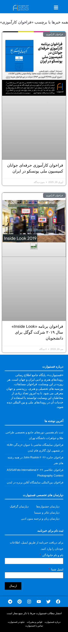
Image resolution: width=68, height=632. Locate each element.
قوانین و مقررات (34, 622)
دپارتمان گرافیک (19, 506)
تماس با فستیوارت (34, 625)
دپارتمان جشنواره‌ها (48, 506)
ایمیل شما (56, 569)
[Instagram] (29, 601)
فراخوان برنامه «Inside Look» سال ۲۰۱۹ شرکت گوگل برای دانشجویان (37, 332)
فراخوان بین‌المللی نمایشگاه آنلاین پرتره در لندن (35, 482)
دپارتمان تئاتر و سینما (47, 512)
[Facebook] (58, 601)
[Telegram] (10, 601)
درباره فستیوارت (52, 622)
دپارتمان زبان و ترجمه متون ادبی (40, 518)
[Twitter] (48, 601)
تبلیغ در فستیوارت (16, 622)
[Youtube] (38, 601)
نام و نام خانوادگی (52, 555)
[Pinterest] (19, 601)
